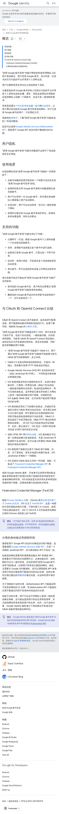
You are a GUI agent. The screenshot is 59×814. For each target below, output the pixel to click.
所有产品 (6, 790)
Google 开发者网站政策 (21, 641)
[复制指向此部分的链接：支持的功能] (21, 227)
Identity (24, 3)
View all (5, 755)
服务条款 (6, 691)
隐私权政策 (13, 801)
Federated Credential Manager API (24, 467)
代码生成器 (30, 434)
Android (5, 724)
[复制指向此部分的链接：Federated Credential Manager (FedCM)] (5, 494)
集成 (27, 503)
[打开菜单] (4, 3)
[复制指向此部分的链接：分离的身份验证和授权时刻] (38, 538)
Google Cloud (8, 746)
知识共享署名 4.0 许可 (45, 635)
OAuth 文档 (31, 326)
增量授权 (22, 575)
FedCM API (37, 503)
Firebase (6, 733)
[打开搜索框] (48, 3)
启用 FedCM (18, 524)
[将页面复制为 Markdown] (20, 38)
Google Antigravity (10, 742)
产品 (11, 30)
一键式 (36, 105)
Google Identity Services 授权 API (28, 546)
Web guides (37, 30)
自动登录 (46, 105)
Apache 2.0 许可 (34, 638)
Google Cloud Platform (12, 785)
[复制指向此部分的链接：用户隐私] (18, 144)
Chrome (5, 728)
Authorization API (38, 623)
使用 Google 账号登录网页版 (17, 33)
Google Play (7, 750)
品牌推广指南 (8, 696)
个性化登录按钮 (23, 105)
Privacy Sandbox (15, 500)
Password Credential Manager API (31, 464)
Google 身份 (7, 712)
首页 (4, 30)
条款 (4, 801)
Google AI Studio (9, 737)
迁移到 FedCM (48, 524)
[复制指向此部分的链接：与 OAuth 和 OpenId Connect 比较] (5, 313)
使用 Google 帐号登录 (11, 708)
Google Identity (22, 30)
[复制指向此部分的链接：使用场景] (18, 164)
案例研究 (13, 118)
